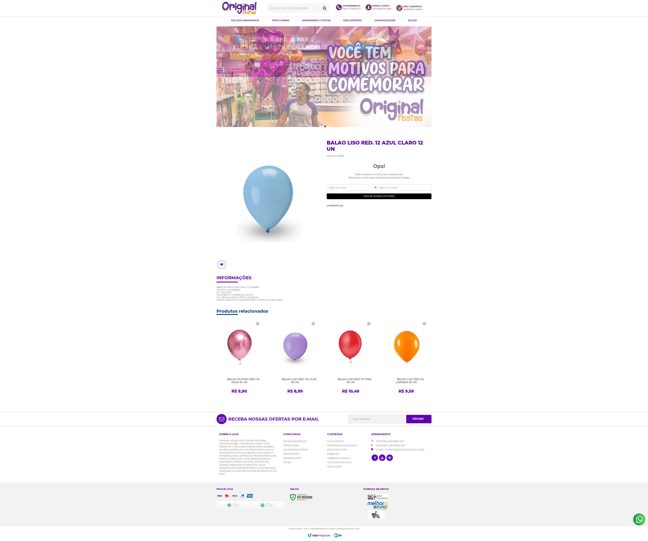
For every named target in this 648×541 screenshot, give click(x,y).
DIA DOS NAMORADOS (295, 441)
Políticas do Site (337, 449)
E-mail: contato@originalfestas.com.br (400, 449)
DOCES (287, 462)
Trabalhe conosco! (339, 458)
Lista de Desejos (222, 264)
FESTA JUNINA (291, 445)
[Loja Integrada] (318, 535)
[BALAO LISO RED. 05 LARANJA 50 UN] (406, 358)
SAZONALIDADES (292, 458)
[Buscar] (324, 8)
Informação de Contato (342, 445)
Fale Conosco (335, 441)
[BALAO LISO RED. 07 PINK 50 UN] (350, 358)
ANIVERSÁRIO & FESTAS (295, 449)
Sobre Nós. (333, 454)
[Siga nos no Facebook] (374, 457)
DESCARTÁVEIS (291, 454)
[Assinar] (418, 419)
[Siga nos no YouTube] (382, 457)
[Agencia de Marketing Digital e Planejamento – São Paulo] (337, 535)
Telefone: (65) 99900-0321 (390, 441)
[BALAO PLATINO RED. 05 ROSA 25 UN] (239, 358)
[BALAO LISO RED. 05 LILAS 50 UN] (295, 358)
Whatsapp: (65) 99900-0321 (390, 445)
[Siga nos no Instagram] (389, 457)
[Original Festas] (239, 8)
